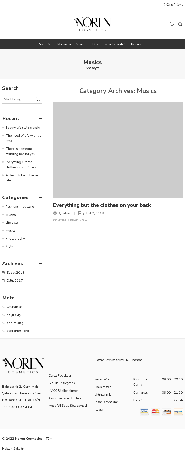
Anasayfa (45, 44)
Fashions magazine (20, 206)
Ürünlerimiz (103, 394)
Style (9, 246)
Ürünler (81, 44)
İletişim (136, 44)
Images (11, 214)
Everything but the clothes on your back (102, 205)
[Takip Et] (4, 24)
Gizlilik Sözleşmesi (62, 383)
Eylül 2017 (15, 280)
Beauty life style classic (23, 127)
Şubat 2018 (15, 272)
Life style (12, 222)
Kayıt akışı (14, 315)
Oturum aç (14, 306)
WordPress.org (18, 330)
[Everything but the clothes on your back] (118, 150)
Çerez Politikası (60, 375)
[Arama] (180, 24)
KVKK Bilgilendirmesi (64, 390)
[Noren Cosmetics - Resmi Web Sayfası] (92, 24)
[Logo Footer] (23, 365)
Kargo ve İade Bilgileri (65, 398)
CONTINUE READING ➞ (70, 220)
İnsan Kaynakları (115, 44)
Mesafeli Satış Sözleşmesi (68, 405)
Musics (11, 230)
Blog (95, 44)
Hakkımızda (63, 44)
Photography (15, 238)
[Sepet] (171, 24)
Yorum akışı (15, 322)
